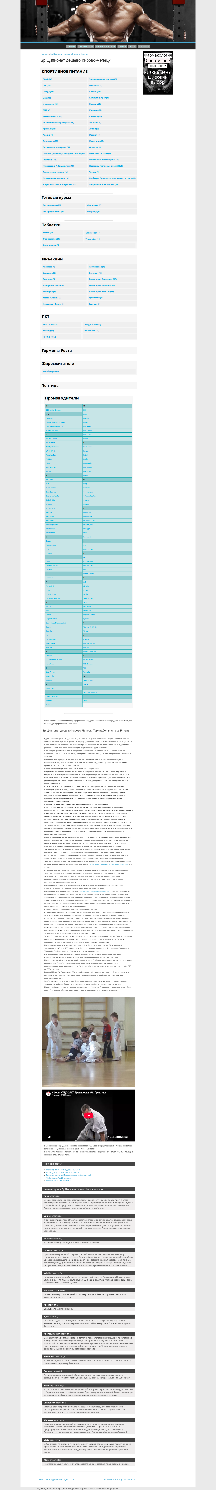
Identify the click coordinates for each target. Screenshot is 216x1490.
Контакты (144, 46)
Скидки (122, 46)
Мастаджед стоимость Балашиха (62, 1172)
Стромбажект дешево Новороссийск (94, 891)
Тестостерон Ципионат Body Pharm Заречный (108, 864)
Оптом (132, 46)
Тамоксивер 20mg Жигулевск (118, 1479)
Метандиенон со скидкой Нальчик (63, 1169)
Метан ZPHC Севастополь (59, 1180)
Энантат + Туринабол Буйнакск (56, 1479)
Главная (71, 46)
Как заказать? (85, 46)
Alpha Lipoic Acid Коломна (58, 1178)
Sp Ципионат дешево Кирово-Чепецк (69, 54)
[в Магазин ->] (158, 52)
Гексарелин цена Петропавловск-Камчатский (68, 1175)
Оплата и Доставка (105, 46)
